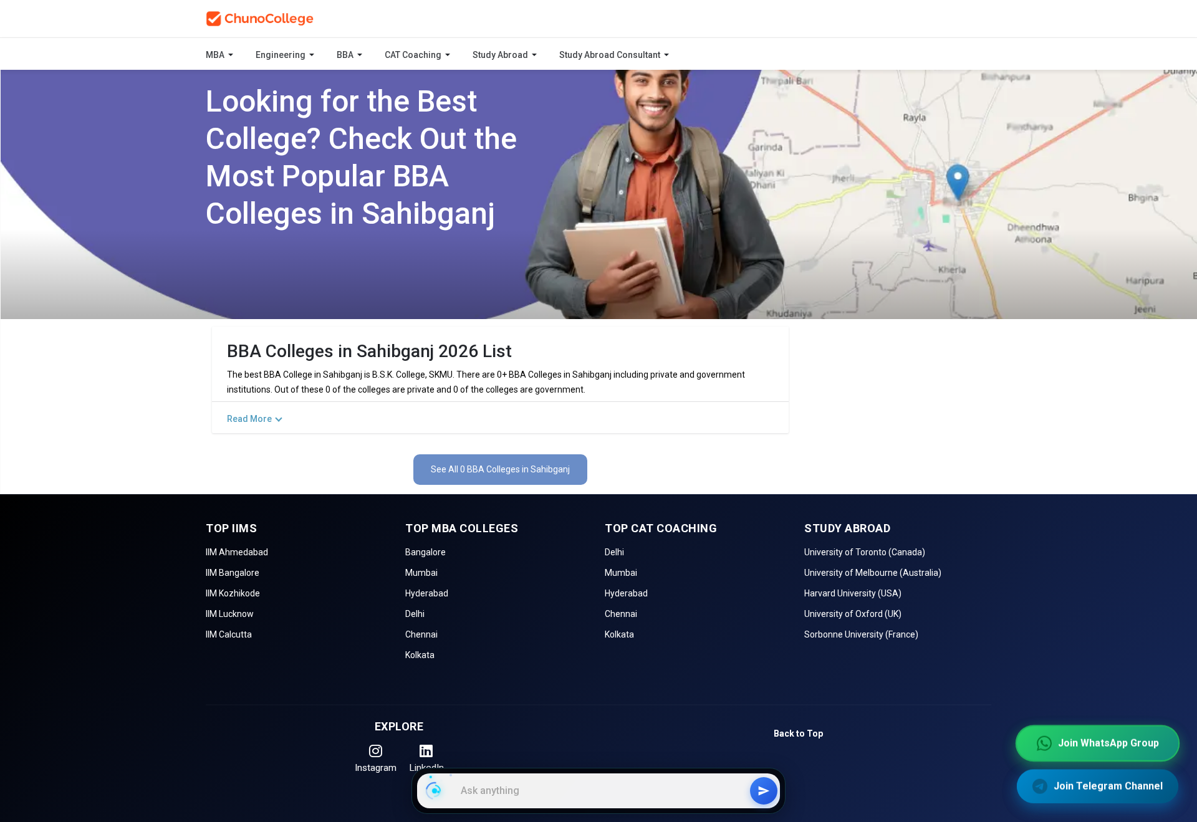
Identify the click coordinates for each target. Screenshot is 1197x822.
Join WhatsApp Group (1108, 742)
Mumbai (421, 573)
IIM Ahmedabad (237, 552)
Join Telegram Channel (1108, 785)
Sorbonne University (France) (861, 634)
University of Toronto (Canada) (864, 552)
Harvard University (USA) (852, 593)
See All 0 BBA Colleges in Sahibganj (500, 469)
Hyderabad (426, 593)
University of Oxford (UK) (852, 614)
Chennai (421, 634)
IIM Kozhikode (233, 593)
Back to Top (798, 733)
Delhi (415, 614)
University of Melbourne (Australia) (872, 573)
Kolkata (420, 655)
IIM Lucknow (230, 614)
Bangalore (425, 552)
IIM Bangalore (232, 573)
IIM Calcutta (229, 634)
